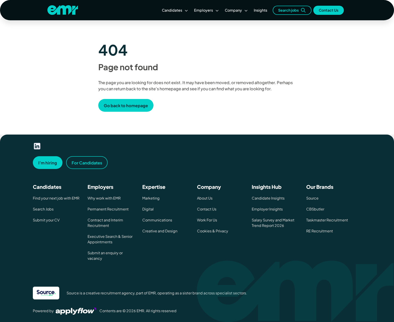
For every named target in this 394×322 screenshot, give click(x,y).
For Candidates (87, 162)
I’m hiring (47, 162)
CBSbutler (315, 209)
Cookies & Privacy (212, 231)
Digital (148, 209)
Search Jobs (43, 209)
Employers (203, 10)
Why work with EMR (104, 198)
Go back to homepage (126, 105)
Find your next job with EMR (56, 198)
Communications (157, 220)
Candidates (172, 10)
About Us (205, 198)
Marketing (151, 198)
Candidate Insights (268, 198)
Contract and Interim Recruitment (105, 223)
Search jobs (288, 10)
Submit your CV (46, 220)
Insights (260, 10)
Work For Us (207, 220)
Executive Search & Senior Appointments (110, 239)
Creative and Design (159, 231)
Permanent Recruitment (108, 209)
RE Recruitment (319, 231)
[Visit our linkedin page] (37, 146)
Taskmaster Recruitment (327, 220)
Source (312, 198)
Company (233, 10)
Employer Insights (267, 209)
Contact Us (328, 10)
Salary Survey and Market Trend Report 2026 (273, 223)
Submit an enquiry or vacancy (105, 255)
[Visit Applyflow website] (76, 311)
